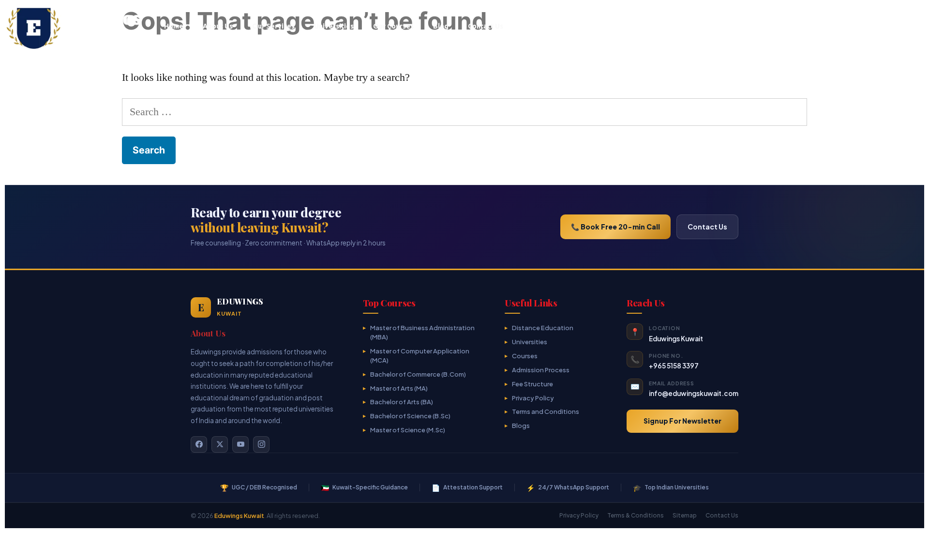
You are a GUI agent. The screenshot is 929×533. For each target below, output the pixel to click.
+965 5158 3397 (674, 366)
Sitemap (685, 515)
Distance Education (542, 328)
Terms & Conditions (635, 515)
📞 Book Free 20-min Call (615, 226)
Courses (525, 356)
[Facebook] (199, 444)
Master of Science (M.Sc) (407, 430)
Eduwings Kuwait (239, 515)
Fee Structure (532, 384)
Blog (441, 26)
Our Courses (393, 26)
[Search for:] (464, 112)
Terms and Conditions (545, 411)
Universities (334, 26)
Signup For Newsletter (682, 421)
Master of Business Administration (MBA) (422, 332)
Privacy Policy (533, 398)
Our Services (273, 26)
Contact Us (485, 26)
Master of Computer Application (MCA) (419, 355)
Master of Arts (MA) (399, 388)
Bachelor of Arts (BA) (401, 402)
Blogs (521, 425)
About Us (218, 26)
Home (173, 26)
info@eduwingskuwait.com (693, 393)
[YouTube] (240, 444)
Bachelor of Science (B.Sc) (410, 416)
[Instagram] (261, 444)
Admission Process (540, 370)
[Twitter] (219, 444)
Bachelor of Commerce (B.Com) (418, 374)
